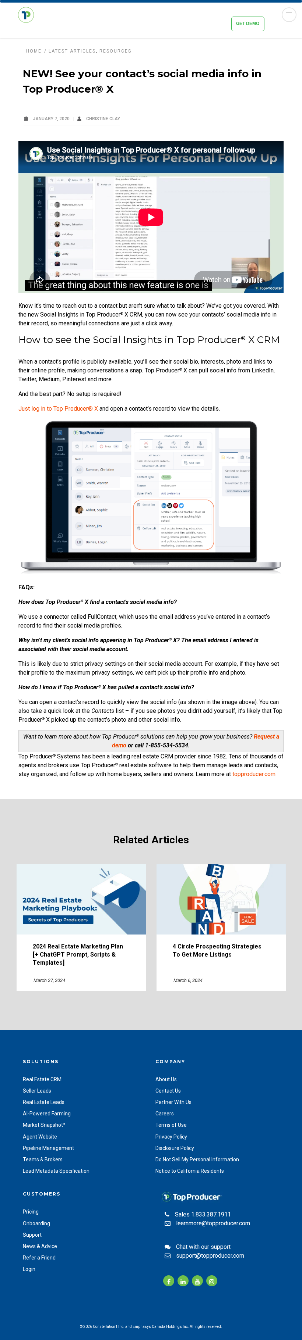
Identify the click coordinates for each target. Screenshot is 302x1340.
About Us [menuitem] (166, 1079)
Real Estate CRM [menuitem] (42, 1079)
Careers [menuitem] (164, 1113)
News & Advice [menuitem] (40, 1246)
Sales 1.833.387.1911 (203, 1214)
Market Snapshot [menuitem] (44, 1125)
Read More (81, 899)
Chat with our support (203, 1246)
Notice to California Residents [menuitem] (189, 1171)
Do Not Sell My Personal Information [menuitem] (197, 1159)
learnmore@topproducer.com (213, 1223)
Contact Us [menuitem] (168, 1091)
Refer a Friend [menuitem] (39, 1258)
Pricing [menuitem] (31, 1212)
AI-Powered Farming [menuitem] (47, 1113)
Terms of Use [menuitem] (171, 1125)
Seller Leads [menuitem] (37, 1091)
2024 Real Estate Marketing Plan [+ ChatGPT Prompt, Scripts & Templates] (78, 954)
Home (34, 51)
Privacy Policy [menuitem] (171, 1137)
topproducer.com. (254, 774)
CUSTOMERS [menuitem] (41, 1194)
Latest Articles (72, 51)
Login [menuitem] (29, 1269)
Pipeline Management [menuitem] (48, 1148)
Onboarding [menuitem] (36, 1223)
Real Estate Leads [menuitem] (43, 1102)
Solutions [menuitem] (41, 1061)
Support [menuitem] (32, 1235)
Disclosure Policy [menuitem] (174, 1148)
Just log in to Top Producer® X (58, 408)
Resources (115, 51)
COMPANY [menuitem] (170, 1061)
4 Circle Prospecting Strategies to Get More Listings (217, 950)
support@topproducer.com (210, 1255)
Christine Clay (103, 118)
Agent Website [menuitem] (40, 1137)
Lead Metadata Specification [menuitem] (56, 1171)
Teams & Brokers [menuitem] (43, 1159)
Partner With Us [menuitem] (173, 1102)
